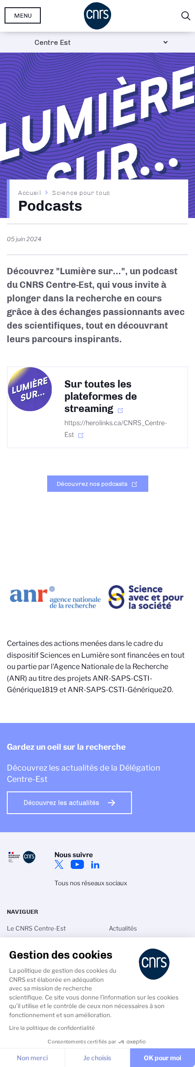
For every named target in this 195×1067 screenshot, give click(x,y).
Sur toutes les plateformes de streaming (100, 396)
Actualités (123, 928)
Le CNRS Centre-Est (36, 928)
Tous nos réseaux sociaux (90, 883)
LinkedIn (95, 864)
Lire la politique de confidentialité (52, 1027)
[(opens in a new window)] (30, 389)
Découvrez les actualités (61, 803)
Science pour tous (81, 192)
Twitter (59, 864)
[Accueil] (97, 15)
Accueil (30, 192)
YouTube (77, 864)
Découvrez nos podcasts (92, 483)
